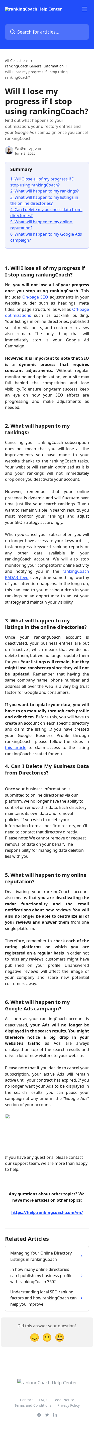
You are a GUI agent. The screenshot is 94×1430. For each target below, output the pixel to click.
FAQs (43, 1399)
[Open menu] (84, 9)
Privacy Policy (68, 1405)
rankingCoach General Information (34, 66)
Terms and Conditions (33, 1405)
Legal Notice (63, 1399)
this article (15, 747)
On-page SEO (35, 297)
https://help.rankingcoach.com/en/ (47, 1212)
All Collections (17, 60)
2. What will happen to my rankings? (44, 191)
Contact (26, 1399)
